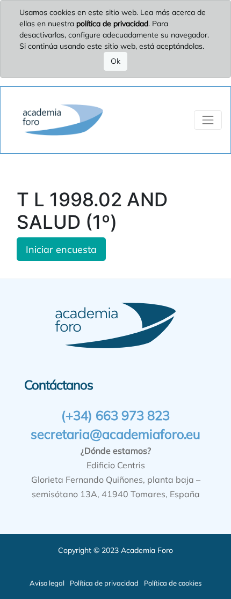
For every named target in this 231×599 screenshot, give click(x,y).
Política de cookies (172, 583)
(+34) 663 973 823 (115, 415)
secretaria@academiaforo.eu (115, 434)
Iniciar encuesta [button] (61, 249)
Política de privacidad (104, 583)
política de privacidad (112, 23)
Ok (115, 61)
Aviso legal (47, 583)
